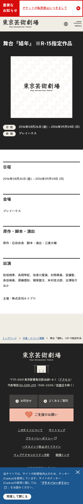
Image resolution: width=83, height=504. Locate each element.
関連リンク (63, 455)
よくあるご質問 (58, 401)
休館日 (60, 385)
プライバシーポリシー (39, 438)
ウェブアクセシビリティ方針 (31, 455)
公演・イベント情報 (33, 338)
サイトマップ (57, 430)
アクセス (64, 379)
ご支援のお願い (46, 415)
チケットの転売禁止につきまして (45, 8)
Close (78, 8)
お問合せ (25, 401)
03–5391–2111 (27, 385)
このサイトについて (30, 430)
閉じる (77, 472)
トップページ (9, 338)
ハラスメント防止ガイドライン (41, 447)
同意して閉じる (17, 496)
